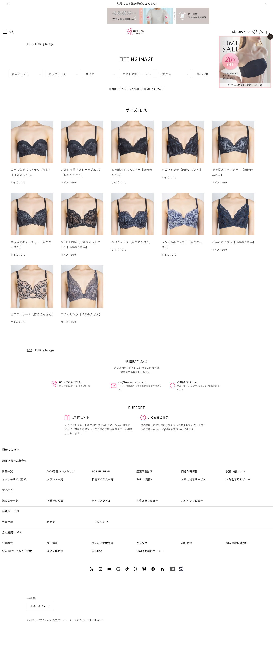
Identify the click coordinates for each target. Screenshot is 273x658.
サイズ (90, 74)
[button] (5, 31)
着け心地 (202, 74)
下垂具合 (165, 74)
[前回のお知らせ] (7, 4)
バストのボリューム (136, 74)
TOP (29, 44)
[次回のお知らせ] (265, 4)
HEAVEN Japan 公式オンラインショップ (57, 620)
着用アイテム (20, 74)
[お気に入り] (254, 31)
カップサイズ (57, 74)
